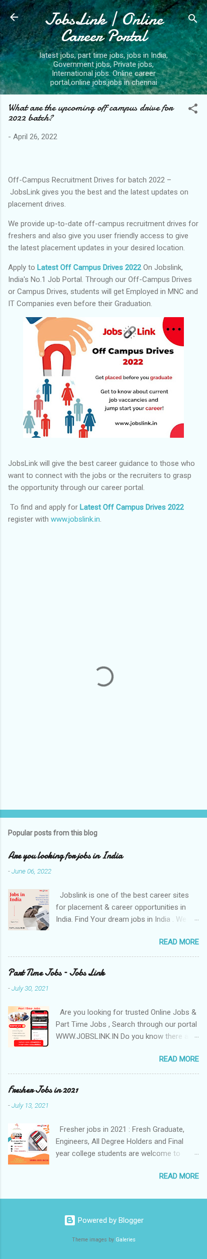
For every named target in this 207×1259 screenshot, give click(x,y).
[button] (193, 110)
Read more (179, 941)
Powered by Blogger (110, 1220)
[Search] (193, 20)
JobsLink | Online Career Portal (104, 27)
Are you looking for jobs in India (65, 855)
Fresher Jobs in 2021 (43, 1090)
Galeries (126, 1239)
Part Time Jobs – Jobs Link (56, 972)
